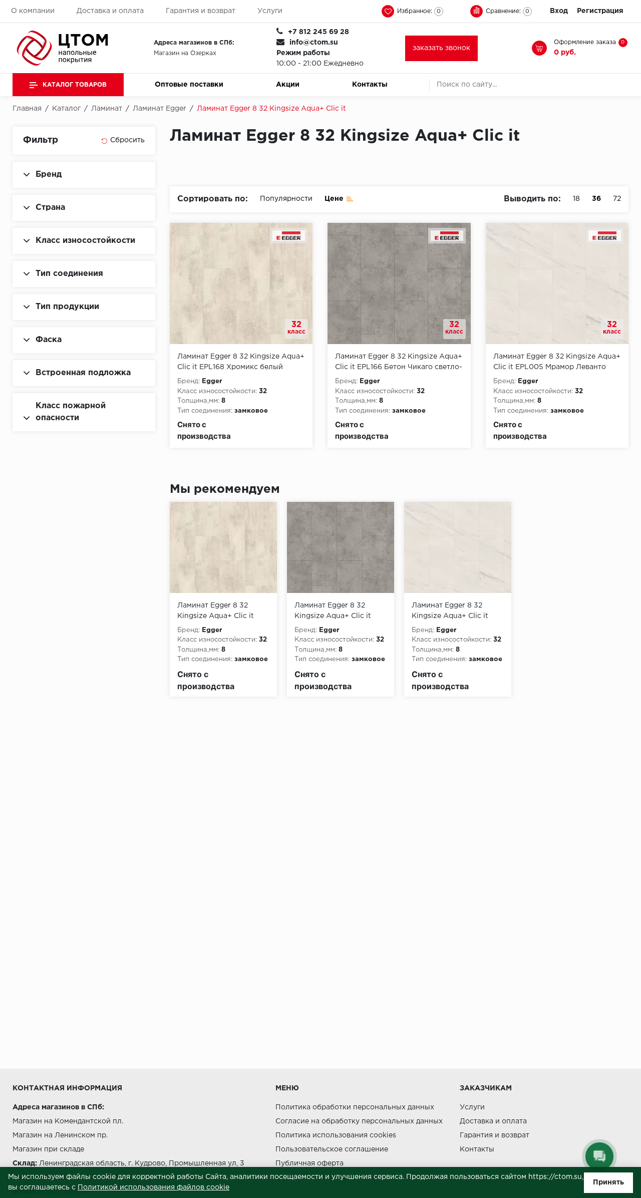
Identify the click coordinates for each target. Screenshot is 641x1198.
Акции (287, 85)
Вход (559, 11)
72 (617, 199)
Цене (334, 199)
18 (576, 199)
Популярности (286, 199)
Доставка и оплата (110, 11)
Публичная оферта (309, 1163)
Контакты (370, 85)
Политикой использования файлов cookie (153, 1187)
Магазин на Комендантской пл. (68, 1121)
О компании (33, 11)
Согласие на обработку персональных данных (359, 1121)
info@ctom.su (313, 43)
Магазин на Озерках (185, 53)
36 (596, 199)
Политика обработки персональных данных (354, 1107)
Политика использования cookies (335, 1135)
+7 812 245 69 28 (318, 32)
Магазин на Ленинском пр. (60, 1135)
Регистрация (600, 11)
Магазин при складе (48, 1149)
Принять (608, 1182)
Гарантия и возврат (200, 11)
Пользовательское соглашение (331, 1149)
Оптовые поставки (189, 85)
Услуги (269, 11)
